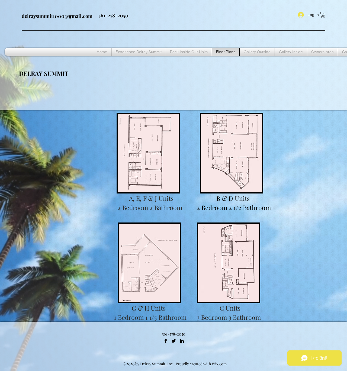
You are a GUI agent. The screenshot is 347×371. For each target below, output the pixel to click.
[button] (323, 15)
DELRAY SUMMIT (44, 73)
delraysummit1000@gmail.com (57, 16)
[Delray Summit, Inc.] (165, 341)
